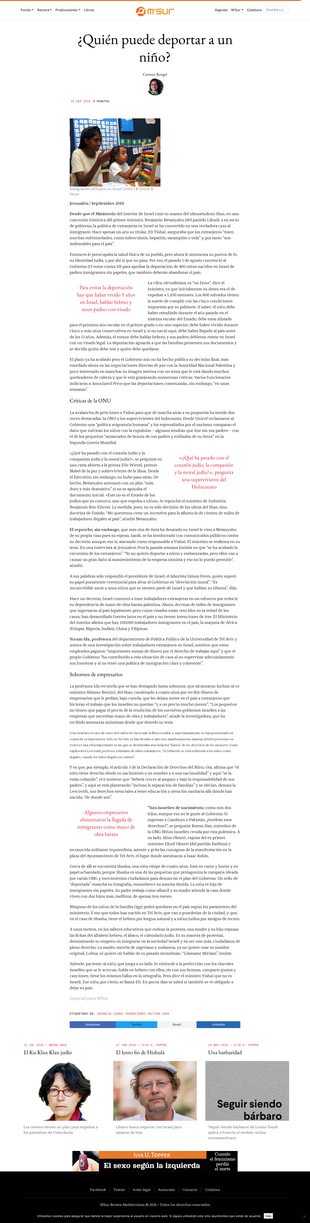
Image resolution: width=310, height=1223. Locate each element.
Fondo (26, 10)
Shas (166, 1013)
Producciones (66, 10)
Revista (43, 10)
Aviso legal (141, 1190)
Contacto (189, 1190)
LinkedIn (218, 1024)
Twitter (136, 1024)
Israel (118, 1013)
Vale (268, 1216)
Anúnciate (166, 1190)
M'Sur (236, 10)
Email (177, 1024)
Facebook (92, 1024)
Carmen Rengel (155, 74)
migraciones (136, 1013)
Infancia (104, 1013)
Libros (89, 10)
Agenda (221, 10)
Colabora (254, 10)
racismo (154, 1013)
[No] (304, 1216)
